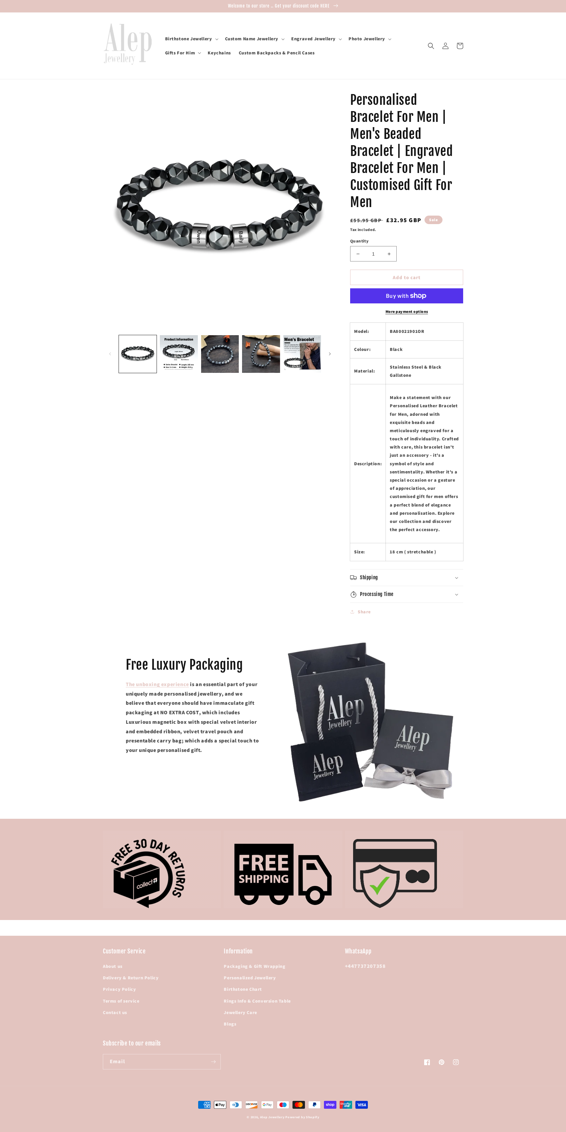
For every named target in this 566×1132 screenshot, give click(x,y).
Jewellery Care (240, 1012)
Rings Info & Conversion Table (257, 1001)
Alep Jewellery (273, 1117)
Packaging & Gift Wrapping (254, 966)
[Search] (431, 46)
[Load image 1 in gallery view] (138, 354)
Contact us (115, 1012)
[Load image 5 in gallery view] (302, 354)
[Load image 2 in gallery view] (179, 354)
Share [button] (364, 612)
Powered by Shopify (302, 1117)
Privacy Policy (119, 989)
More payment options (407, 311)
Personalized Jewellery (250, 978)
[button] (191, 39)
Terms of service (121, 1001)
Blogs (230, 1024)
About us (113, 966)
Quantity (359, 241)
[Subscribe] (213, 1061)
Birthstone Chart (243, 989)
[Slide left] (110, 354)
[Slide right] (330, 354)
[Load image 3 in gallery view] (220, 354)
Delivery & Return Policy (131, 978)
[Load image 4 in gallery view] (261, 354)
